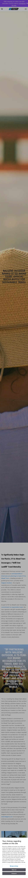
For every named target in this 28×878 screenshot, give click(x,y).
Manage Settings (14, 866)
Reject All (14, 869)
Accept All (14, 873)
